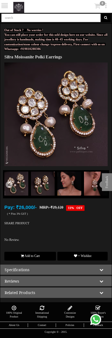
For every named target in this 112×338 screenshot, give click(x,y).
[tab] (90, 6)
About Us (14, 325)
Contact (42, 325)
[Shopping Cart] (89, 7)
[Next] (100, 192)
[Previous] (12, 192)
